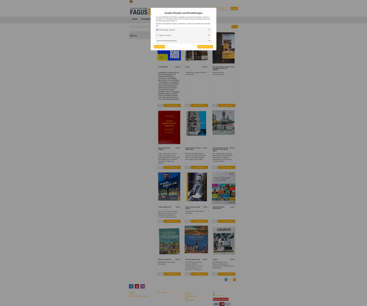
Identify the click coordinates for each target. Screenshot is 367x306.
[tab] (183, 30)
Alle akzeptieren (159, 47)
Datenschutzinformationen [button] (167, 41)
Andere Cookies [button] (165, 35)
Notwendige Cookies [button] (167, 30)
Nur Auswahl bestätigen (205, 47)
